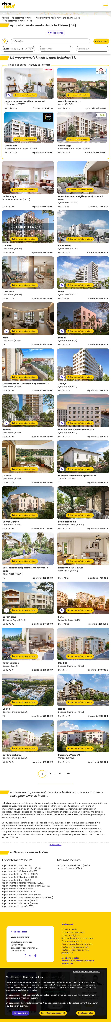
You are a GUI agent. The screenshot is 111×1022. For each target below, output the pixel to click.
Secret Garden (11, 521)
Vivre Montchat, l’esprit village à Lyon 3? (26, 383)
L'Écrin (6, 708)
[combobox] (18, 49)
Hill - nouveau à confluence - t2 (76, 429)
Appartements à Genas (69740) (18, 888)
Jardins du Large (12, 755)
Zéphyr (62, 383)
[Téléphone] (8, 95)
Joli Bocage (9, 196)
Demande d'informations (26, 95)
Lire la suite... (55, 844)
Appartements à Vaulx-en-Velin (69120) (21, 868)
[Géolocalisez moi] (5, 41)
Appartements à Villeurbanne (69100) (20, 877)
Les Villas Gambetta (69, 101)
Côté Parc (8, 291)
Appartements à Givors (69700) (17, 906)
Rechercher (101, 41)
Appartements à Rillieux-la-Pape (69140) (22, 894)
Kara (5, 337)
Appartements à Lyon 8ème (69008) (20, 903)
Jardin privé (9, 617)
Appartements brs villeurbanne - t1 (25, 101)
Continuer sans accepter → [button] (86, 971)
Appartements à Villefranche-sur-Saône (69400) (26, 885)
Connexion (64, 245)
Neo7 (61, 291)
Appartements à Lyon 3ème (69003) (19, 900)
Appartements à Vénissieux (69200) (19, 871)
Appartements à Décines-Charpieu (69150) (23, 883)
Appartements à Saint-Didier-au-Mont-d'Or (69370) (27, 897)
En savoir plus (21, 1013)
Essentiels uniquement (53, 1013)
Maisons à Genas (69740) (70, 868)
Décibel (62, 662)
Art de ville (11, 145)
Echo (61, 617)
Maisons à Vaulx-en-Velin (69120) (73, 865)
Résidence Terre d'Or (69, 755)
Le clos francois (67, 521)
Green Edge (64, 145)
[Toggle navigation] (105, 6)
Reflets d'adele (11, 662)
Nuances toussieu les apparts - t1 (77, 475)
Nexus (61, 708)
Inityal (62, 337)
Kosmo (7, 429)
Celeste (7, 245)
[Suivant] (68, 773)
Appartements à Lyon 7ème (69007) (20, 874)
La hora (7, 475)
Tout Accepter (85, 1013)
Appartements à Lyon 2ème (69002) (19, 891)
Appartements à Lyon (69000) (17, 865)
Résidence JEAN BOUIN (70, 567)
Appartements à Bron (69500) (17, 880)
